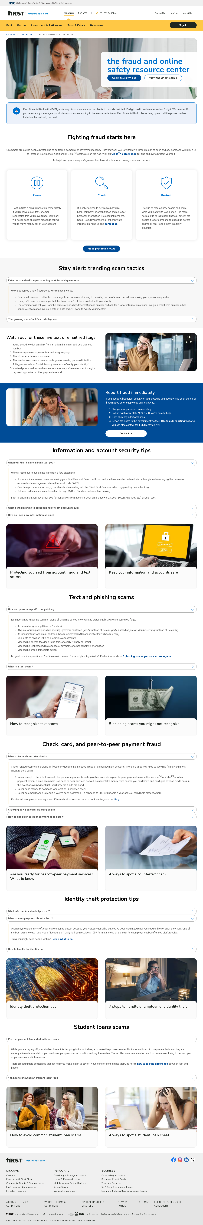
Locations (174, 13)
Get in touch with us (124, 78)
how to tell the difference (152, 1063)
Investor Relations (16, 1191)
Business (82, 13)
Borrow (21, 25)
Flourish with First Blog (19, 1179)
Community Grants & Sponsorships (25, 1183)
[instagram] (180, 1161)
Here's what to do (62, 939)
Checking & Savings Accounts (70, 1175)
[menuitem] (70, 13)
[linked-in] (186, 1161)
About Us (187, 13)
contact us (111, 223)
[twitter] (192, 1161)
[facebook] (173, 1161)
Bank (9, 25)
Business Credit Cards (114, 1179)
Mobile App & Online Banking (70, 1183)
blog (116, 799)
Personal (69, 13)
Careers (10, 1175)
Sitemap (144, 1202)
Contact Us (160, 13)
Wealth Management (65, 1191)
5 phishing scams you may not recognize (147, 656)
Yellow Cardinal (109, 13)
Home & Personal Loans (67, 1179)
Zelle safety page (124, 153)
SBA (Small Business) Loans (117, 1187)
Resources (96, 25)
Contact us (126, 433)
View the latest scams (163, 78)
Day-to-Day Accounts (113, 1175)
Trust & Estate (76, 25)
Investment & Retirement (47, 25)
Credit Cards (61, 1187)
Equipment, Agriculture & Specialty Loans (124, 1191)
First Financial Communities (21, 1187)
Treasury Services (111, 1183)
